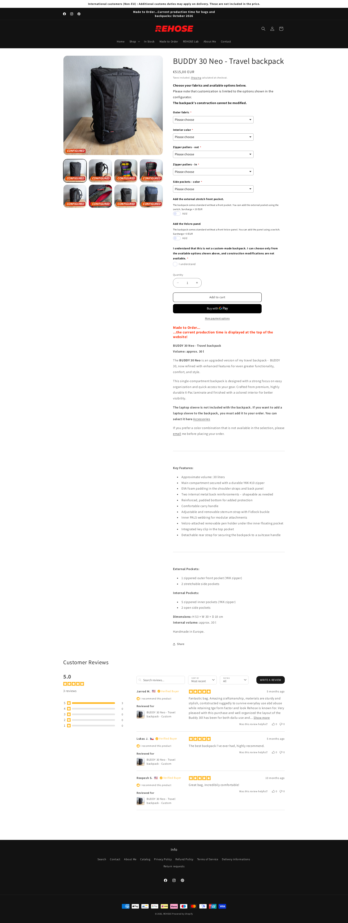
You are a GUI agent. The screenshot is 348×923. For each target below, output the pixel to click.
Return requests (174, 866)
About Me (130, 859)
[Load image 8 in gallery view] (151, 196)
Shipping (196, 77)
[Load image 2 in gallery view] (100, 171)
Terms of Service (207, 859)
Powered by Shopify (182, 913)
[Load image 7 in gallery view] (126, 196)
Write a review (270, 680)
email (177, 434)
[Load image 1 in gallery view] (75, 171)
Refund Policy (184, 859)
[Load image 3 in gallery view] (126, 171)
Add (184, 213)
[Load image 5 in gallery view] (75, 196)
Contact (115, 859)
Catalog (145, 859)
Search (101, 859)
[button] (134, 41)
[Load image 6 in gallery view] (100, 196)
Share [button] (180, 644)
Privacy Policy (163, 859)
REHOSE (167, 913)
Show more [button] (262, 718)
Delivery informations (236, 859)
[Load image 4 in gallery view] (151, 171)
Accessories (201, 419)
